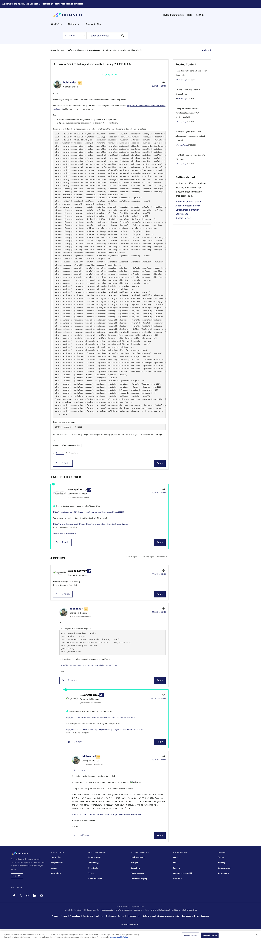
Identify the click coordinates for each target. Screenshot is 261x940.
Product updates (95, 878)
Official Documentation (187, 210)
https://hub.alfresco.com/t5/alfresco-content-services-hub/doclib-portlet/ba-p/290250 (88, 512)
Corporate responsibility (183, 873)
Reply (160, 463)
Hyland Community (173, 15)
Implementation (138, 857)
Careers (176, 857)
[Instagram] (28, 895)
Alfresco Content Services (71, 445)
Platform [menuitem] (72, 24)
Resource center (95, 857)
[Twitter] (21, 895)
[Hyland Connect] (69, 15)
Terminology (93, 862)
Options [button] (205, 50)
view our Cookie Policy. (119, 937)
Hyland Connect (57, 50)
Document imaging (139, 878)
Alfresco (80, 50)
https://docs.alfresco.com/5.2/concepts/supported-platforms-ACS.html (88, 665)
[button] (56, 463)
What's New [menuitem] (56, 24)
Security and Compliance (93, 916)
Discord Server (183, 218)
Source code (182, 214)
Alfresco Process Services (189, 205)
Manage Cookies (190, 935)
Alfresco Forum (93, 50)
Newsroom (177, 878)
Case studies (56, 857)
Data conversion (137, 873)
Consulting (135, 868)
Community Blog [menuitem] (93, 24)
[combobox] (107, 35)
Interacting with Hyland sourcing (195, 916)
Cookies (63, 916)
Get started (44, 3)
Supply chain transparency (129, 916)
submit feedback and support (68, 3)
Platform (70, 50)
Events (221, 857)
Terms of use (75, 916)
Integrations (73, 453)
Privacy (55, 916)
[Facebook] (14, 895)
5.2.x (62, 453)
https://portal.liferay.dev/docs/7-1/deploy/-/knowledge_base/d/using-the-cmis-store (106, 814)
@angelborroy (80, 770)
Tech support (223, 873)
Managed (134, 862)
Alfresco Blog (181, 80)
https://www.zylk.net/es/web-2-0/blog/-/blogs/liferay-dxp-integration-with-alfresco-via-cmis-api (92, 524)
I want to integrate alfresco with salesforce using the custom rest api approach (190, 136)
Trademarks (111, 916)
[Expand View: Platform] (78, 24)
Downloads (93, 868)
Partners (176, 868)
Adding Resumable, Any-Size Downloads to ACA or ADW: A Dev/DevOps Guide (187, 113)
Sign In (200, 15)
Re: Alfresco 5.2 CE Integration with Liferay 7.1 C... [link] (122, 50)
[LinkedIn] (35, 895)
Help (189, 15)
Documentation (224, 868)
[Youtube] (41, 895)
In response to (79, 497)
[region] (130, 935)
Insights (54, 868)
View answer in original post (64, 533)
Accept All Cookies (209, 935)
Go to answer (111, 74)
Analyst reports (57, 862)
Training (221, 862)
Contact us (16, 876)
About (175, 862)
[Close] (257, 935)
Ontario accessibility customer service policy (161, 916)
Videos (91, 873)
